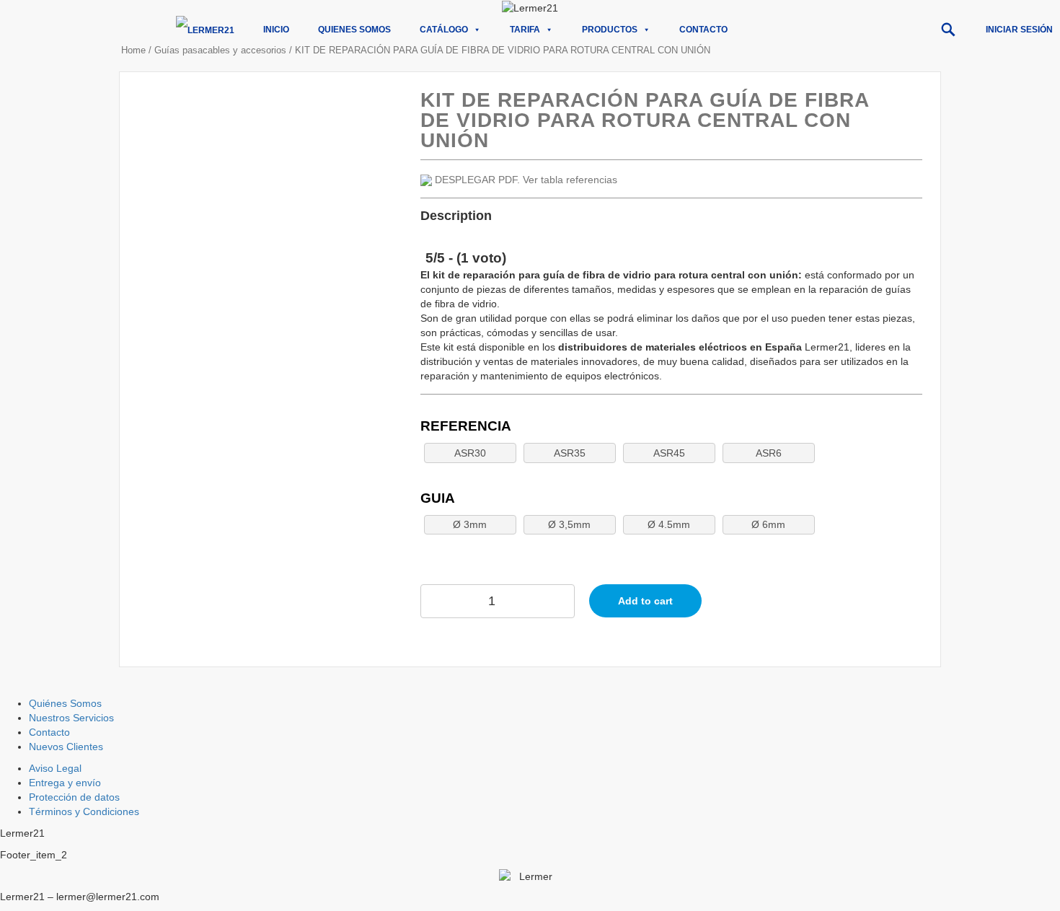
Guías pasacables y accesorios (220, 50)
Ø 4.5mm (669, 524)
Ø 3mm (470, 524)
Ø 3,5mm (569, 524)
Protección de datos (74, 797)
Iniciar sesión (1019, 30)
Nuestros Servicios (71, 717)
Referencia (465, 426)
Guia (437, 498)
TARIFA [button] (525, 30)
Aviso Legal (55, 768)
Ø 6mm (768, 524)
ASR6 (769, 453)
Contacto (703, 30)
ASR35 (570, 453)
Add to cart (645, 601)
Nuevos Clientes (66, 746)
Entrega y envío (65, 782)
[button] (948, 29)
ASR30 (470, 453)
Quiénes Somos (65, 703)
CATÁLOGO (444, 30)
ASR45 (669, 453)
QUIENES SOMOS (354, 30)
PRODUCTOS (609, 30)
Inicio (276, 30)
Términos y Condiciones (84, 811)
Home (133, 50)
